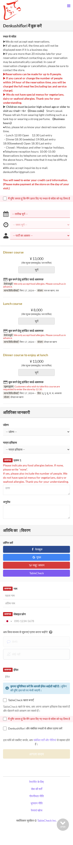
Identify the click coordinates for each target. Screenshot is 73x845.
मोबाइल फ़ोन (15, 614)
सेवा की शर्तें (36, 789)
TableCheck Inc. (47, 820)
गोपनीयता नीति (36, 796)
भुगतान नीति (37, 803)
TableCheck (36, 573)
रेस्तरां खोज (36, 810)
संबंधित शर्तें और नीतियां (44, 740)
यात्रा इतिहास (10, 442)
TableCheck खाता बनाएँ (21, 700)
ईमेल (11, 669)
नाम (10, 588)
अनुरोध (6, 501)
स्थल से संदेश (9, 36)
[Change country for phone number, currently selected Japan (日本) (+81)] (8, 621)
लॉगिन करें (8, 542)
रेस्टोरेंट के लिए (36, 781)
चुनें (36, 269)
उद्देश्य (6, 424)
